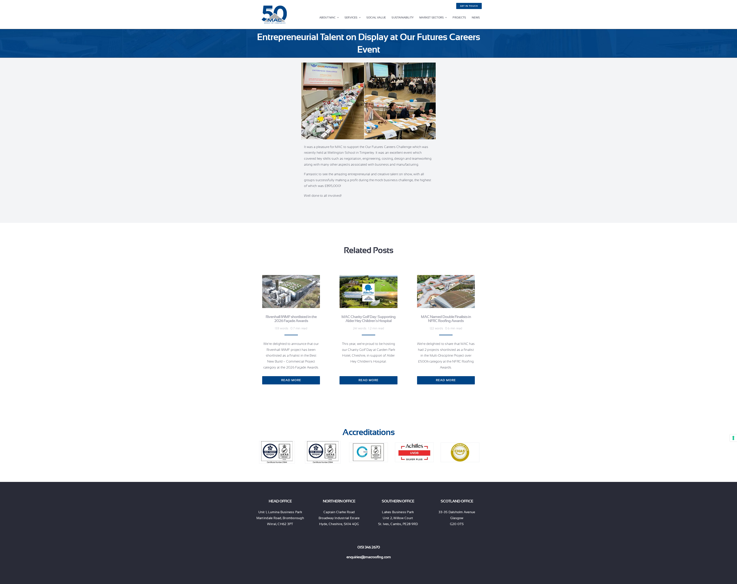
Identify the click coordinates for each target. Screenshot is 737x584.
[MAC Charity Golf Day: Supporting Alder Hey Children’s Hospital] (368, 278)
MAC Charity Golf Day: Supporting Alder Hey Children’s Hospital (368, 319)
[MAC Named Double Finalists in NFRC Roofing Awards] (446, 278)
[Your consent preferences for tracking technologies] (733, 438)
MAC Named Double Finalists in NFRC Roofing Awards (446, 319)
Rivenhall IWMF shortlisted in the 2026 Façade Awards (291, 319)
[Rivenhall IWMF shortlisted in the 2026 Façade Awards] (291, 278)
